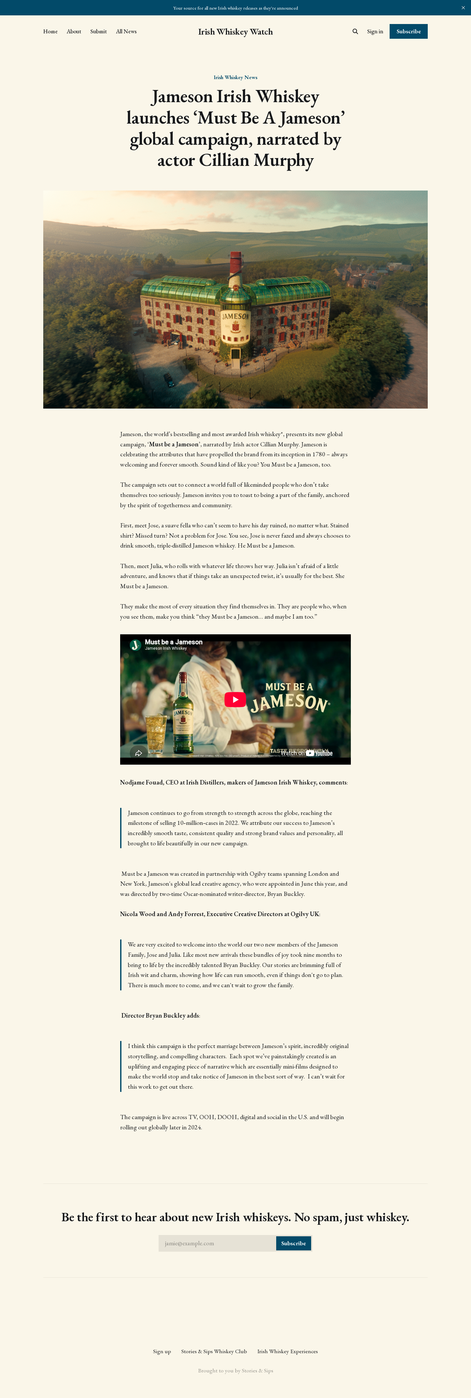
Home (50, 31)
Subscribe (409, 31)
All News (126, 31)
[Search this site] (355, 31)
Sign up (162, 1351)
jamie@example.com (235, 1243)
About (74, 31)
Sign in (375, 31)
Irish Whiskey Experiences (287, 1351)
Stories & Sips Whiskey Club (214, 1351)
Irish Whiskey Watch (235, 31)
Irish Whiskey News (235, 77)
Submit (98, 31)
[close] (463, 8)
